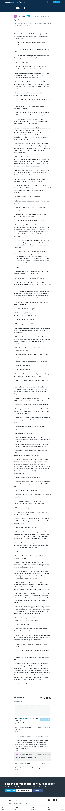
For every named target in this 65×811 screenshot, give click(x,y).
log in (29, 718)
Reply (16, 732)
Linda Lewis (29, 754)
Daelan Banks (28, 727)
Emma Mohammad (29, 736)
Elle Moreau (27, 763)
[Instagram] (51, 800)
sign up (23, 718)
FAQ (6, 803)
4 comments (46, 16)
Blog (63, 809)
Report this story (19, 702)
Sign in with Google (23, 790)
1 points (22, 727)
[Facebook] (57, 800)
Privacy (15, 803)
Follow (28, 16)
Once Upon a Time (22, 25)
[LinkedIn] (54, 800)
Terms (10, 803)
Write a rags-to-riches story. (37, 23)
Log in (57, 2)
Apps (21, 2)
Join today (9, 790)
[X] (49, 800)
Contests (33, 809)
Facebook (37, 790)
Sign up (50, 2)
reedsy (11, 2)
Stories (48, 809)
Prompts (17, 809)
